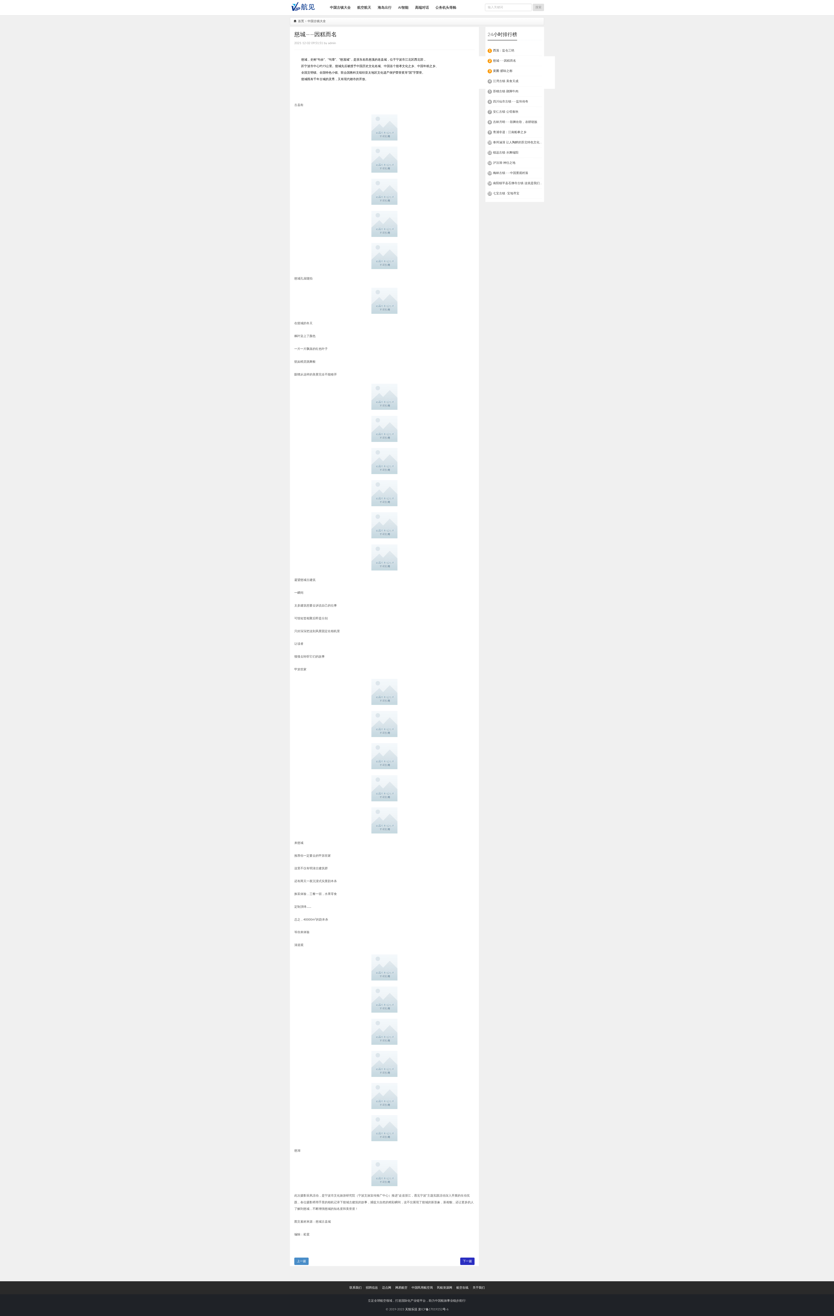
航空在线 (462, 1287)
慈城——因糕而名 (504, 60)
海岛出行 (385, 7)
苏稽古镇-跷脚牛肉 (505, 91)
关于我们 (479, 1287)
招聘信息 (372, 1287)
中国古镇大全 (340, 7)
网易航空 (401, 1287)
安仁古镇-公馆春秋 (505, 111)
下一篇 (467, 1261)
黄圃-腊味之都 (502, 71)
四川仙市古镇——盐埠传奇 (510, 101)
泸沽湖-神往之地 (504, 162)
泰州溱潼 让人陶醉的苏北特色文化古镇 (519, 142)
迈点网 (386, 1287)
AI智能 (403, 7)
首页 (300, 21)
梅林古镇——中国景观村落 (510, 173)
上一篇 (301, 1261)
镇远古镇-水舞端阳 (505, 152)
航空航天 (364, 7)
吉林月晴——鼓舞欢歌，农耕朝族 (515, 122)
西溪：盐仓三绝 (503, 50)
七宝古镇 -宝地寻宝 (506, 193)
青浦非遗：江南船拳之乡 (509, 132)
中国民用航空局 (422, 1287)
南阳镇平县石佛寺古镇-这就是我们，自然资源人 (525, 183)
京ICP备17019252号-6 (433, 1309)
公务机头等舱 (445, 7)
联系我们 (355, 1287)
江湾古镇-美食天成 (505, 81)
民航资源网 (444, 1287)
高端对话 (422, 7)
